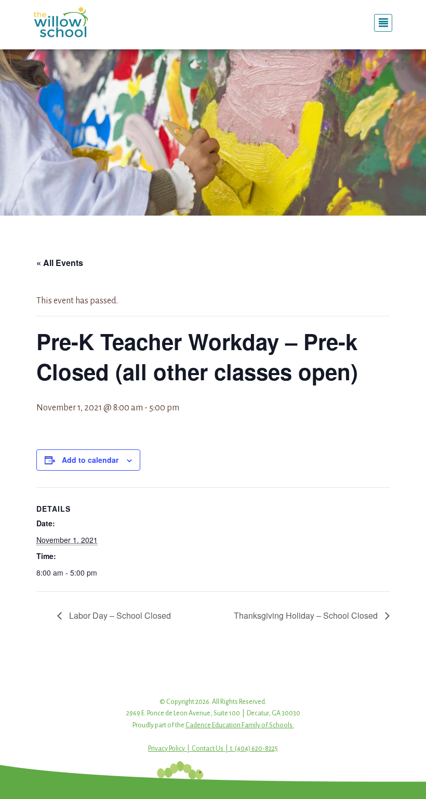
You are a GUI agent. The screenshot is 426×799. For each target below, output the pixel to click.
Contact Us (207, 748)
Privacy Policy (166, 748)
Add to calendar (90, 460)
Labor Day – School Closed (119, 615)
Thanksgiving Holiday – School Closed (307, 615)
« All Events (59, 263)
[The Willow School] (88, 21)
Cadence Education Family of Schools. (239, 725)
